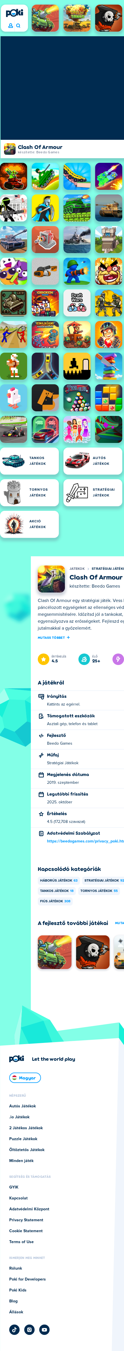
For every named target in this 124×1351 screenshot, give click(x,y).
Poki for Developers (27, 1279)
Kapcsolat (18, 1198)
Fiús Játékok (55, 901)
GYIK (13, 1187)
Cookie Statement (26, 1231)
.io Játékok (19, 1117)
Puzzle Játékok (23, 1139)
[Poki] (14, 13)
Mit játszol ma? (18, 26)
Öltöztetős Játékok (26, 1150)
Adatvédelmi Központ (29, 1209)
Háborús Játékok (59, 880)
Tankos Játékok (57, 891)
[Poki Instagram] (29, 1330)
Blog (13, 1301)
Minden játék (21, 1161)
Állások (16, 1312)
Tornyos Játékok (99, 891)
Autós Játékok (22, 1106)
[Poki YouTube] (44, 1330)
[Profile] (10, 26)
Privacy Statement (26, 1220)
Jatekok (77, 569)
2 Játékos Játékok (26, 1128)
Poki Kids (18, 1290)
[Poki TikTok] (14, 1330)
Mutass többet (51, 637)
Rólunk (15, 1268)
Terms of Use (21, 1242)
